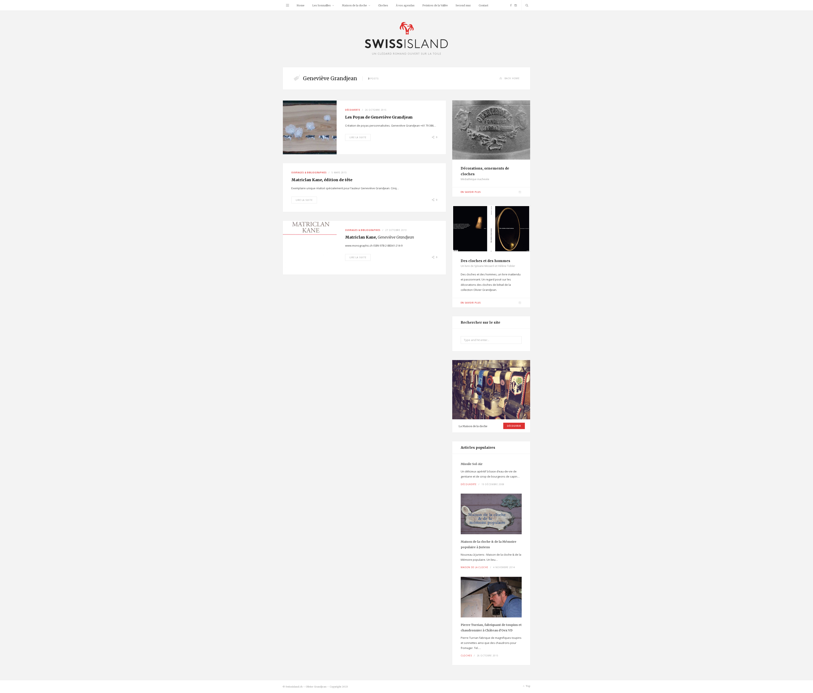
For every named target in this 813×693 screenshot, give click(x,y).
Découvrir (514, 425)
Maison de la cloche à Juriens (488, 544)
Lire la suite (358, 137)
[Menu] (287, 5)
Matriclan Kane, (379, 237)
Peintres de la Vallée (435, 5)
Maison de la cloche (354, 5)
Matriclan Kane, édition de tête (321, 179)
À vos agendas (405, 5)
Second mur (463, 5)
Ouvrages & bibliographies (308, 172)
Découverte (352, 109)
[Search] (525, 5)
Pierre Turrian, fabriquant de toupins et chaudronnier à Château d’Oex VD (491, 627)
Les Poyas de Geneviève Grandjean (379, 117)
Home (300, 5)
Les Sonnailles (321, 5)
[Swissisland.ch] (406, 39)
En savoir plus (471, 192)
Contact (483, 5)
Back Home (512, 78)
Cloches (383, 5)
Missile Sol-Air (472, 464)
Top (527, 686)
